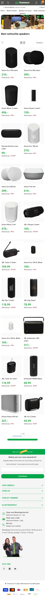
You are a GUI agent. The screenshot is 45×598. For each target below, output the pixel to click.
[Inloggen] (36, 2)
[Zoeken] (8, 2)
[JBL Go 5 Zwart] (33, 404)
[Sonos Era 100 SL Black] (33, 249)
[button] (21, 42)
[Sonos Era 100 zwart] (11, 57)
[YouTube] (15, 569)
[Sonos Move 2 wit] (11, 211)
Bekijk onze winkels (13, 526)
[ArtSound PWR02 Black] (33, 366)
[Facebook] (4, 569)
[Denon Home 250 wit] (11, 404)
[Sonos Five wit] (33, 174)
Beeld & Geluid (12, 11)
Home (2, 11)
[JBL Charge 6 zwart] (33, 211)
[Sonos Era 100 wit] (33, 133)
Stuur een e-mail (12, 518)
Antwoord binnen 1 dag (14, 521)
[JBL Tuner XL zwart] (11, 366)
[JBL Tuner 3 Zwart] (11, 249)
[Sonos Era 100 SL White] (11, 325)
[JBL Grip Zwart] (33, 287)
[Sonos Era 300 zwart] (33, 57)
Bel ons (9, 523)
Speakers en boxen (25, 11)
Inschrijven (22, 476)
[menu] (2, 2)
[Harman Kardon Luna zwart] (11, 133)
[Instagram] (10, 569)
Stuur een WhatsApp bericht (17, 512)
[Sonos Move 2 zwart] (11, 95)
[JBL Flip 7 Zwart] (11, 287)
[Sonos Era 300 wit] (11, 174)
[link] (22, 22)
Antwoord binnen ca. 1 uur (15, 515)
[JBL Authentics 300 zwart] (33, 325)
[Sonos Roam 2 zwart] (33, 95)
